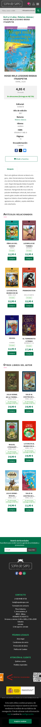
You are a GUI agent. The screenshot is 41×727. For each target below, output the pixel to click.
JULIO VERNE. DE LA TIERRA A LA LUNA (12, 395)
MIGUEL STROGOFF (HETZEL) (12, 445)
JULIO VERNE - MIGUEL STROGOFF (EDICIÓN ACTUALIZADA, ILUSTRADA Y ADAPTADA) (12, 494)
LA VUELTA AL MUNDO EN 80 (12, 291)
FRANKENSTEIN (29, 290)
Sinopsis (10, 169)
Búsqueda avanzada (29, 10)
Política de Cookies (20, 649)
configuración (27, 714)
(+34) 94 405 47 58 (20, 599)
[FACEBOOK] (16, 573)
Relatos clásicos (25, 17)
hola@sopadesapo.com (20, 602)
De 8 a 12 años (10, 17)
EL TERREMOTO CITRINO (29, 339)
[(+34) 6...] (24, 573)
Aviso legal (20, 639)
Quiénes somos (20, 661)
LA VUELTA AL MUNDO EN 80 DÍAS (29, 444)
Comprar (12, 259)
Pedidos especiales (20, 665)
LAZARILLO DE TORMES (29, 244)
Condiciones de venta (20, 642)
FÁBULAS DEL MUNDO (12, 244)
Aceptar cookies (20, 721)
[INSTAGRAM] (20, 573)
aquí (9, 714)
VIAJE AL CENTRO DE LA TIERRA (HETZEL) (29, 395)
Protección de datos (20, 646)
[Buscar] (38, 10)
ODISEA (12, 338)
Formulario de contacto (20, 606)
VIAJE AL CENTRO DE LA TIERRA (29, 494)
